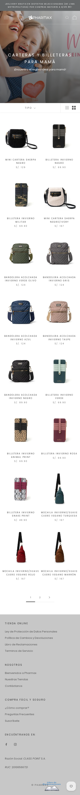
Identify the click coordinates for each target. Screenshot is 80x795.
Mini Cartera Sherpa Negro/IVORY (59, 220)
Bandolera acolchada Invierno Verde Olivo (20, 279)
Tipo (29, 108)
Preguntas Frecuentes (19, 714)
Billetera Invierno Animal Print (21, 455)
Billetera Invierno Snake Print (21, 514)
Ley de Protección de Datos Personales (31, 631)
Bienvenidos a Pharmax (20, 673)
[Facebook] (6, 744)
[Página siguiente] (49, 597)
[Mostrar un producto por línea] (67, 108)
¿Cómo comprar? (17, 708)
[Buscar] (67, 17)
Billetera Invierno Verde (59, 396)
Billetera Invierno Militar (21, 220)
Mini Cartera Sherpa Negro (20, 161)
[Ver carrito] (74, 18)
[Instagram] (15, 744)
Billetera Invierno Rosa (59, 453)
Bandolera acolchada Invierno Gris (59, 279)
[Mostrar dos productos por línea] (74, 108)
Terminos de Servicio (19, 651)
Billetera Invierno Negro (59, 161)
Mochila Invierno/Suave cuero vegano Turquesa (59, 514)
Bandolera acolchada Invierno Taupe (59, 337)
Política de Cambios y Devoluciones (29, 638)
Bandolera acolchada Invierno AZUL (20, 337)
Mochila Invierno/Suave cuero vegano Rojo (20, 573)
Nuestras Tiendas (16, 679)
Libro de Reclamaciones (21, 644)
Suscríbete (12, 721)
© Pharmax (40, 785)
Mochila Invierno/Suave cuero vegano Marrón (59, 573)
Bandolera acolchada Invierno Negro (20, 396)
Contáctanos (13, 686)
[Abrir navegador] (6, 17)
